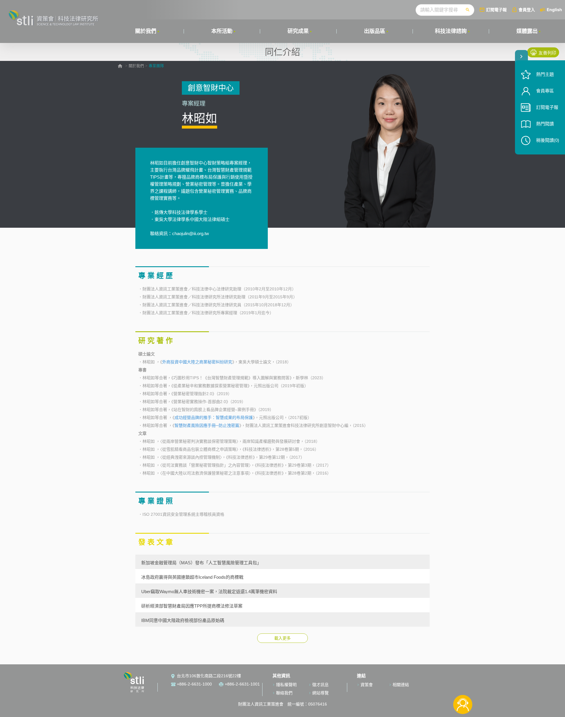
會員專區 (545, 90)
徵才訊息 (320, 684)
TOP (462, 685)
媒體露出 (527, 31)
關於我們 (145, 31)
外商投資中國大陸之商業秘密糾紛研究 (197, 362)
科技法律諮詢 (451, 31)
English (554, 9)
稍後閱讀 (547, 140)
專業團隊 (156, 66)
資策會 (366, 684)
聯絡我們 (284, 693)
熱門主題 (545, 74)
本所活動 (221, 31)
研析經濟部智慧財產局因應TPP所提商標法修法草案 (191, 605)
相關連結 (401, 684)
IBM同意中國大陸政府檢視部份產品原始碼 (182, 620)
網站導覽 (320, 693)
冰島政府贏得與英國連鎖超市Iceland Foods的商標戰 (192, 577)
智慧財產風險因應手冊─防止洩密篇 (207, 425)
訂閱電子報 (496, 9)
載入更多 (282, 638)
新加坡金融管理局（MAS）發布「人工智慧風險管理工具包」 (201, 562)
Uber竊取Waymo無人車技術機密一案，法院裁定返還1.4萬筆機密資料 (209, 591)
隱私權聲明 (286, 684)
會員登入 (527, 9)
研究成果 (298, 31)
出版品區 (374, 31)
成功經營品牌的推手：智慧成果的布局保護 (214, 417)
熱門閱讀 (545, 123)
